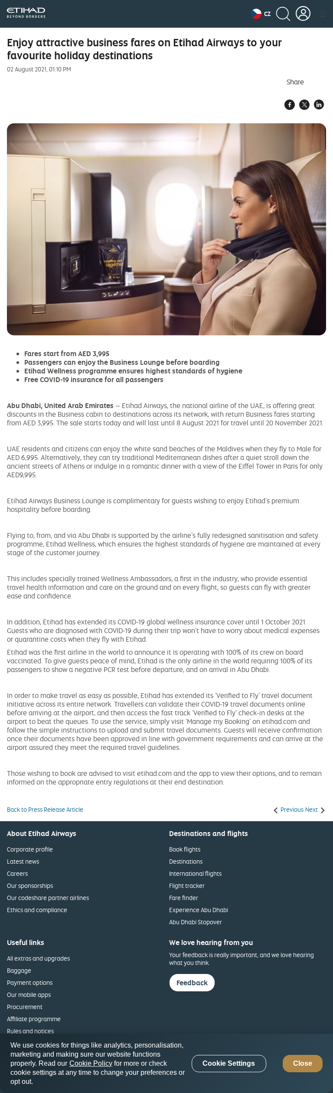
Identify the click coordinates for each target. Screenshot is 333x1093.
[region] (166, 1063)
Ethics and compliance (37, 910)
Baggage (19, 970)
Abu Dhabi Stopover (195, 922)
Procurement (24, 1007)
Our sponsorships (30, 885)
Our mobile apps (29, 994)
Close (302, 1063)
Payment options (29, 982)
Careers (17, 873)
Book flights (184, 849)
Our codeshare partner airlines (48, 898)
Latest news (23, 861)
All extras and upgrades (38, 958)
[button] (261, 14)
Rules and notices (30, 1031)
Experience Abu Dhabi (198, 910)
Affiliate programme (34, 1019)
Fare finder (183, 898)
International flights (195, 873)
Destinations (185, 861)
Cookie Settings (228, 1063)
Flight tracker (187, 885)
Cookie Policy (90, 1063)
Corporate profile (30, 849)
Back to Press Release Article (45, 809)
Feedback (192, 982)
